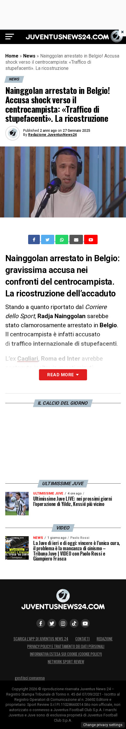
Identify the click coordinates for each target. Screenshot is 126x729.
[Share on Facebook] (34, 239)
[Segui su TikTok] (74, 623)
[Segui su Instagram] (63, 623)
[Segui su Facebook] (40, 623)
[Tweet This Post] (48, 239)
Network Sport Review (66, 661)
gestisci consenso (30, 678)
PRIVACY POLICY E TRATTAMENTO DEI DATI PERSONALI (65, 646)
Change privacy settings (102, 725)
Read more (60, 374)
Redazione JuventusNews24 (52, 135)
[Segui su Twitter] (51, 623)
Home (11, 56)
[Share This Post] (62, 239)
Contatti (82, 639)
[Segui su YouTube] (85, 623)
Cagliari (27, 358)
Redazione (105, 639)
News (29, 56)
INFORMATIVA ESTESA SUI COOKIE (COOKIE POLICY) (66, 654)
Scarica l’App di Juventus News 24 (40, 639)
